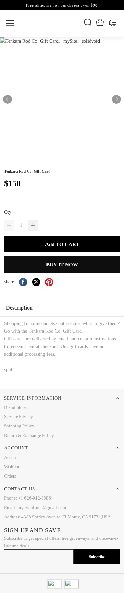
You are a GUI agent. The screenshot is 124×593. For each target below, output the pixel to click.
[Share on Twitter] (36, 282)
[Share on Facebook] (23, 282)
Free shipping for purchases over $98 (62, 5)
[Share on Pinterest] (49, 282)
